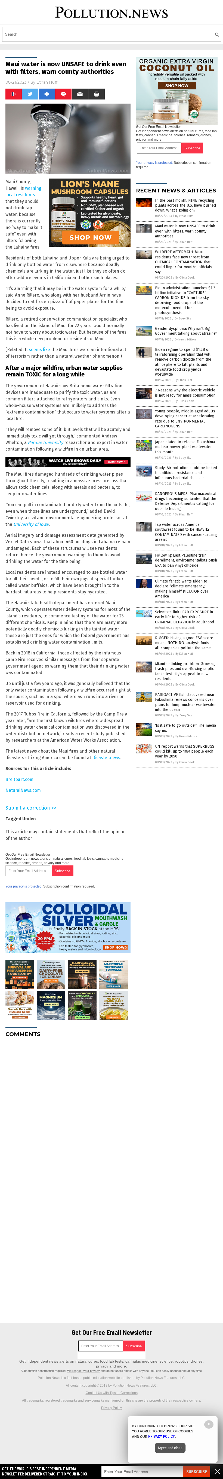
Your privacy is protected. (23, 886)
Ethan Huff (46, 82)
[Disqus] (68, 1110)
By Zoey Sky (183, 318)
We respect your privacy (83, 1370)
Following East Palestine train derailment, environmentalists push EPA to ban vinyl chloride (186, 560)
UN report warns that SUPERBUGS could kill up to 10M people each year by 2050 (184, 751)
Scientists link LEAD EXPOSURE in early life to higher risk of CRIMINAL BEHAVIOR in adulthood (184, 617)
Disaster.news (106, 757)
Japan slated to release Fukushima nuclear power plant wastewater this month (185, 447)
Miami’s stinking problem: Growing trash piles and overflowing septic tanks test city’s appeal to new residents (185, 671)
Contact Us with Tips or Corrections (112, 1393)
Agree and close (170, 1448)
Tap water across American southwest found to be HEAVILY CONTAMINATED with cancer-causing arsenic (186, 532)
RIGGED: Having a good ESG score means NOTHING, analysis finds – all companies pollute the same (184, 643)
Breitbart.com (19, 779)
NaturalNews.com (23, 790)
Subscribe (196, 1471)
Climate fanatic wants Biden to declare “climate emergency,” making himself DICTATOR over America (181, 589)
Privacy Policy (111, 1408)
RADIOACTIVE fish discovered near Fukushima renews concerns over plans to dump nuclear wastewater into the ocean (185, 702)
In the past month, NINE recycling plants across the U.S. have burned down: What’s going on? (185, 205)
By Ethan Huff (184, 216)
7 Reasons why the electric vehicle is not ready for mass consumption (185, 392)
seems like (39, 349)
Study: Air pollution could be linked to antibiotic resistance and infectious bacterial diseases (186, 473)
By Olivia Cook (185, 277)
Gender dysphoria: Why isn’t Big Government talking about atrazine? (186, 331)
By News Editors (185, 339)
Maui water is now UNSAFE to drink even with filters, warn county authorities (185, 231)
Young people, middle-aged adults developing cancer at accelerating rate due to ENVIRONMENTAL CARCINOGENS (185, 418)
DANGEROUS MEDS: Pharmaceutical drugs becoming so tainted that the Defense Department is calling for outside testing (185, 501)
